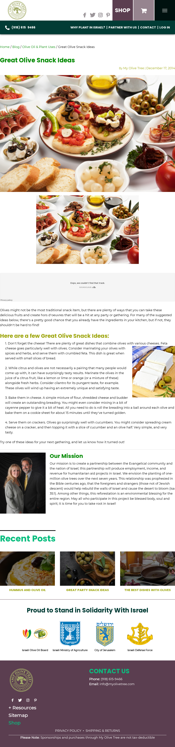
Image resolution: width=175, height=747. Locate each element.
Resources (24, 707)
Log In (164, 27)
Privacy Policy (68, 731)
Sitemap (18, 715)
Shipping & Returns (103, 731)
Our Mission (66, 456)
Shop (15, 723)
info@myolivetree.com (117, 684)
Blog (15, 47)
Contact (148, 27)
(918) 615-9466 (23, 27)
